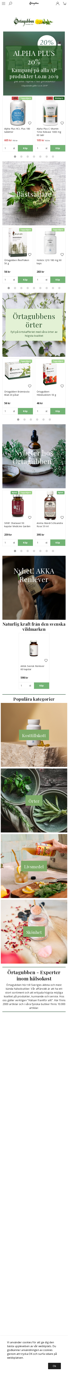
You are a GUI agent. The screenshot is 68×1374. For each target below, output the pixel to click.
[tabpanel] (18, 123)
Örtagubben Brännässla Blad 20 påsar (16, 393)
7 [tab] (53, 156)
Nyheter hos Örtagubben (34, 457)
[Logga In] (57, 3)
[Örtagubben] (34, 3)
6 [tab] (46, 156)
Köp (25, 148)
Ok (54, 1366)
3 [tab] (28, 156)
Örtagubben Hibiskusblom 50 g (46, 393)
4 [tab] (34, 156)
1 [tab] (15, 156)
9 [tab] (59, 288)
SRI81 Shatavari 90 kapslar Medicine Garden (17, 525)
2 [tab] (21, 156)
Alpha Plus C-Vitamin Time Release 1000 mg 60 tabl (49, 132)
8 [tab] (53, 288)
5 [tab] (40, 156)
